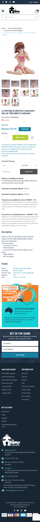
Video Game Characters (10, 380)
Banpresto (15, 117)
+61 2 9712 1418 (11, 458)
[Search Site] (35, 17)
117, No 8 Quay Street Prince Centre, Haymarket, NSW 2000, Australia (21, 471)
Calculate (29, 171)
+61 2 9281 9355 (11, 476)
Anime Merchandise (8, 373)
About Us (25, 373)
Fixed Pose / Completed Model (23, 273)
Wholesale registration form (9, 426)
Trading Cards (6, 393)
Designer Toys (6, 390)
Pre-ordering (26, 396)
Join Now (24, 129)
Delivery (24, 377)
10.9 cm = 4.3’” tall (19, 277)
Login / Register (33, 2)
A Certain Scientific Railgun (22, 268)
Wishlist (4, 421)
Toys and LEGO (7, 386)
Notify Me (21, 137)
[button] (32, 137)
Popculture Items (7, 383)
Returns (24, 380)
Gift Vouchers (26, 393)
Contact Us (25, 399)
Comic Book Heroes (8, 377)
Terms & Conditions (28, 386)
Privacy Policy (26, 390)
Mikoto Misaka (18, 270)
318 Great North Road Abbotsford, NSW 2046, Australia (20, 453)
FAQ (23, 383)
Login (3, 415)
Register (4, 418)
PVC (14, 275)
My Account (6, 411)
